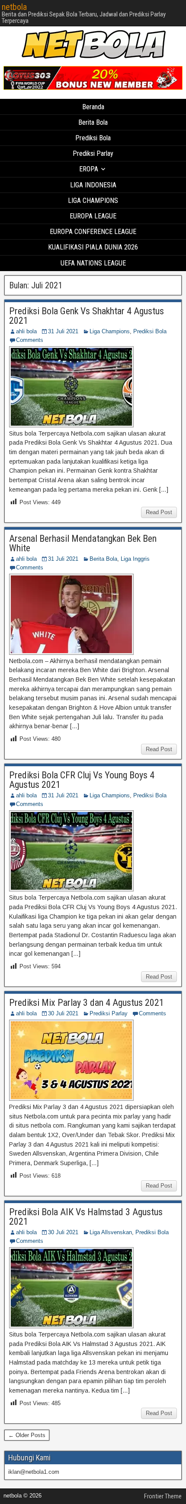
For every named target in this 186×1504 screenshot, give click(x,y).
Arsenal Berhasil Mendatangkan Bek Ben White (83, 543)
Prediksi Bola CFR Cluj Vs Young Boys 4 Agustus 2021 (81, 780)
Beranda (93, 107)
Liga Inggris (135, 559)
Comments (29, 340)
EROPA (88, 169)
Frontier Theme (163, 1496)
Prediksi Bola (93, 138)
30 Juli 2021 (63, 1013)
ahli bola (26, 331)
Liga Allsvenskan (111, 1232)
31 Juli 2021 (63, 331)
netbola (14, 7)
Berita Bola (93, 122)
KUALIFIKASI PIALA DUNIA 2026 (93, 247)
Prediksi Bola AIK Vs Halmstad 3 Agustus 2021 (86, 1217)
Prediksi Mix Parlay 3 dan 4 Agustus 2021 (86, 1002)
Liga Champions (110, 331)
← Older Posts (26, 1435)
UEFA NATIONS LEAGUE (93, 263)
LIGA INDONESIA (93, 185)
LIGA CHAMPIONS (93, 200)
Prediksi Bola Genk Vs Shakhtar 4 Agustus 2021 (86, 316)
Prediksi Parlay (93, 153)
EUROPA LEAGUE (93, 216)
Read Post (159, 512)
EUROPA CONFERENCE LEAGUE (93, 231)
